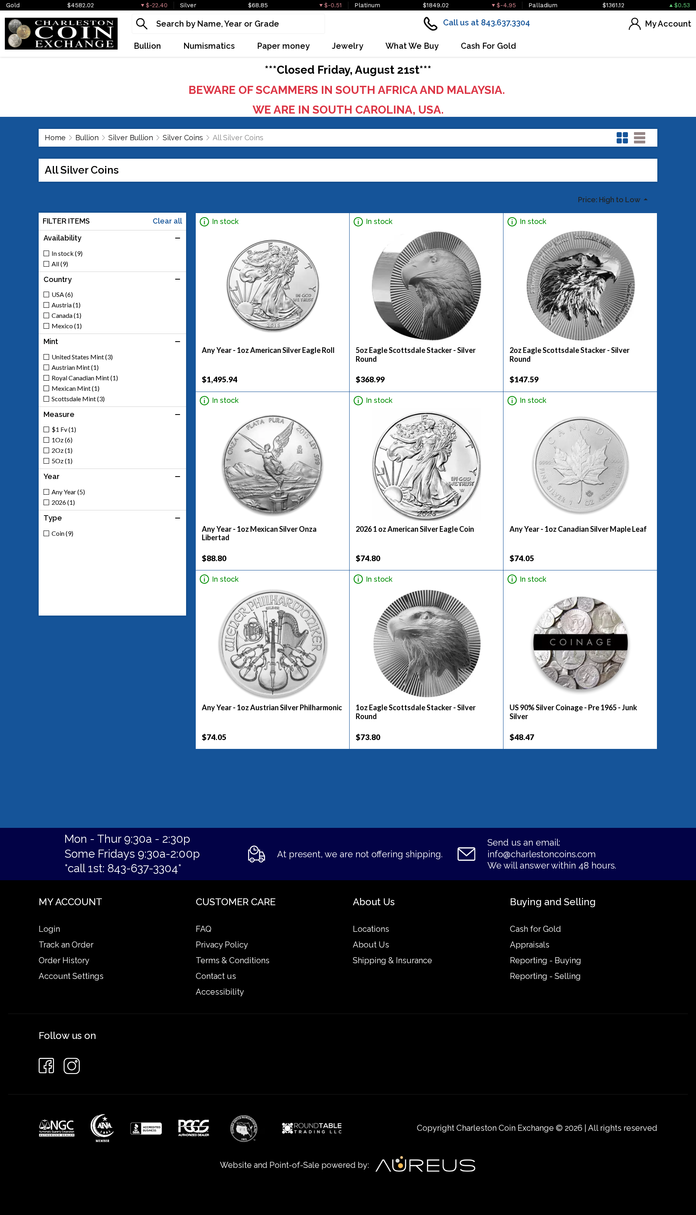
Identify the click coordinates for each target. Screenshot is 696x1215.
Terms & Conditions (232, 960)
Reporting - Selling (545, 976)
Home (55, 137)
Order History (64, 960)
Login (49, 929)
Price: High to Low (610, 199)
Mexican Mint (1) (75, 388)
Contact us (216, 976)
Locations (371, 929)
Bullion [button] (147, 46)
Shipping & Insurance (392, 960)
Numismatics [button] (209, 46)
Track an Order (66, 945)
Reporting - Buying (545, 960)
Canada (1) (66, 315)
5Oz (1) (62, 461)
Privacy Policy (222, 945)
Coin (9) (62, 533)
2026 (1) (63, 502)
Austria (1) (66, 305)
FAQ (203, 929)
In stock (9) (67, 253)
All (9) (60, 264)
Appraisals (529, 945)
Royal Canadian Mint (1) (85, 378)
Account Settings (71, 976)
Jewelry (347, 46)
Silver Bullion (130, 137)
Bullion (87, 137)
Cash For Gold (488, 46)
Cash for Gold (535, 929)
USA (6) (62, 294)
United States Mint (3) (82, 357)
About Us (371, 945)
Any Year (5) (68, 492)
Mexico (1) (67, 326)
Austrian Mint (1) (75, 367)
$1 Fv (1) (64, 429)
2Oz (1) (62, 450)
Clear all (167, 221)
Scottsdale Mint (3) (78, 399)
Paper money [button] (283, 46)
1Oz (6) (62, 440)
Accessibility (220, 992)
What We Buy (412, 46)
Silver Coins (183, 137)
